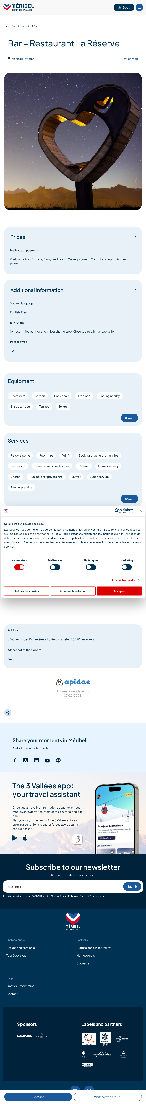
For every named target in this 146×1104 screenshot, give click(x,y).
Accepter (119, 590)
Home (6, 26)
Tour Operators (16, 955)
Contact (38, 1097)
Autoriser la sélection (73, 590)
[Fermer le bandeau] (140, 511)
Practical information (20, 986)
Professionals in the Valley (94, 947)
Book (126, 7)
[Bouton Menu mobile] (139, 7)
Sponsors (83, 963)
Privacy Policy (67, 896)
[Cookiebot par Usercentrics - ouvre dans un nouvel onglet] (117, 511)
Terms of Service (89, 896)
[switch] (55, 567)
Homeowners (86, 955)
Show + (129, 417)
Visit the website (105, 1097)
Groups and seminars (20, 947)
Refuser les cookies (26, 590)
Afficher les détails (123, 580)
